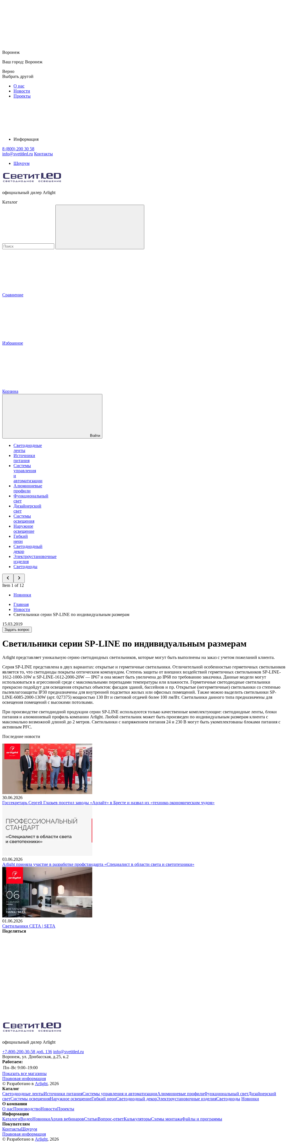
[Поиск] (99, 227)
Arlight (41, 1083)
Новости (22, 91)
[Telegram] (130, 1017)
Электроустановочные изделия (186, 1098)
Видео (26, 1119)
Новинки (22, 594)
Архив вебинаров (67, 1119)
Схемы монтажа (166, 1119)
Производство (26, 1108)
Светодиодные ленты (23, 1093)
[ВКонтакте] (44, 974)
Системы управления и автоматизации (119, 1093)
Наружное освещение (24, 529)
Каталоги (11, 1119)
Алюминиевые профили (28, 488)
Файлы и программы (202, 1119)
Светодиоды (25, 566)
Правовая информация (24, 1078)
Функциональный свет (226, 1093)
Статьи (91, 1119)
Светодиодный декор (136, 1098)
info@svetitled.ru (68, 1051)
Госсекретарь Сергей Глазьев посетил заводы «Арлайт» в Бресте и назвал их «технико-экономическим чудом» (108, 802)
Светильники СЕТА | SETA (28, 926)
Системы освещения (24, 518)
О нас (19, 86)
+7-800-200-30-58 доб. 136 (27, 1051)
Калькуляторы (137, 1119)
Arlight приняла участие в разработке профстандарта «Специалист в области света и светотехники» (98, 864)
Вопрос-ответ (111, 1119)
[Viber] (215, 974)
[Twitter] (130, 974)
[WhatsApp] (44, 1017)
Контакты (43, 153)
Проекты (22, 96)
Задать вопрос (17, 630)
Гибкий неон (21, 539)
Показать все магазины (24, 1073)
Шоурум (22, 163)
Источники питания (24, 458)
